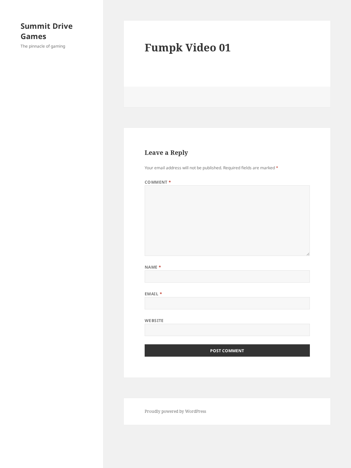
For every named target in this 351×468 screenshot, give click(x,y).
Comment (158, 182)
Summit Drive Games (47, 31)
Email (153, 294)
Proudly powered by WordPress (175, 411)
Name (153, 267)
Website (154, 320)
